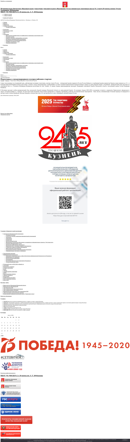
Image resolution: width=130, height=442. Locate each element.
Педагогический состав (11, 241)
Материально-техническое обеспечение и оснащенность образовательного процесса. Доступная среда (29, 242)
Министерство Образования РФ (10, 286)
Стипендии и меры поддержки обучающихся (16, 247)
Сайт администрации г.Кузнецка (10, 290)
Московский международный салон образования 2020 (15, 291)
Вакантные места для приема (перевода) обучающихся (18, 246)
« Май (2, 335)
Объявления (6, 24)
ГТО (4, 33)
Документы (8, 237)
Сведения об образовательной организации (13, 233)
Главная (5, 22)
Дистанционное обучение (9, 253)
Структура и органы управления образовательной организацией (21, 236)
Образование (9, 238)
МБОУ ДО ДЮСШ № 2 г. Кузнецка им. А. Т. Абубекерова (22, 12)
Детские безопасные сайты (12, 262)
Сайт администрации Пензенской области (13, 289)
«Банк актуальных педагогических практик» (13, 292)
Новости (5, 23)
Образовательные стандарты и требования (16, 250)
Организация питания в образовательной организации (18, 249)
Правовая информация (11, 42)
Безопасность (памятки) (8, 266)
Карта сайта (6, 280)
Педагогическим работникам (12, 258)
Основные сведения (10, 235)
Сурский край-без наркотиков (10, 271)
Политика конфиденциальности (8, 373)
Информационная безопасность (10, 254)
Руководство (9, 239)
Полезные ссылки (10, 36)
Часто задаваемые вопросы (9, 278)
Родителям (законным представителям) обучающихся (18, 260)
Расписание (6, 29)
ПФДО (4, 272)
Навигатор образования (6, 296)
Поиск (2, 76)
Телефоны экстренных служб (13, 41)
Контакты (5, 45)
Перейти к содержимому (6, 1)
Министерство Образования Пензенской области (14, 285)
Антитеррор (6, 34)
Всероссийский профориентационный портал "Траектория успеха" (18, 293)
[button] (65, 47)
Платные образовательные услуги (14, 243)
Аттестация (6, 265)
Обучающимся (9, 259)
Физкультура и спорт (8, 30)
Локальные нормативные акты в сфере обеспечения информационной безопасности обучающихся (29, 255)
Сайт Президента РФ (8, 287)
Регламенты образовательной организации (16, 39)
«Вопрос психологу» (8, 275)
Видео (4, 269)
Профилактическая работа (9, 277)
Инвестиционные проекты (9, 274)
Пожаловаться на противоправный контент (16, 40)
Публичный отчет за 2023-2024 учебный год (13, 264)
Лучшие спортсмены (8, 26)
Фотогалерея (6, 276)
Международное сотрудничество (13, 248)
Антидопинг (6, 31)
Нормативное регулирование (12, 257)
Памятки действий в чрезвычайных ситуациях (17, 38)
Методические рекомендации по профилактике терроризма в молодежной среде (24, 35)
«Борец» (5, 270)
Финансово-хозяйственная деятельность (15, 244)
